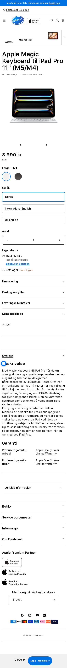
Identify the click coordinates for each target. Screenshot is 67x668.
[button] (4, 20)
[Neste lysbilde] (64, 37)
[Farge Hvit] (6, 176)
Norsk (9, 196)
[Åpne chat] (3, 363)
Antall (5, 231)
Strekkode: (24, 74)
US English (11, 220)
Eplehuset (38, 635)
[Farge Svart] (18, 176)
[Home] (17, 20)
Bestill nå (53, 3)
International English (18, 208)
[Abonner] (54, 600)
